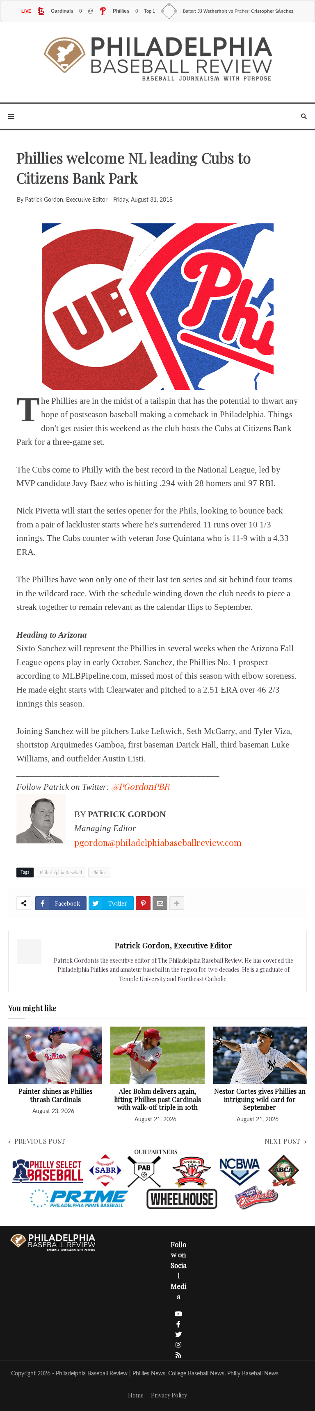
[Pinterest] (143, 903)
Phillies (99, 872)
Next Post (282, 1141)
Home (136, 1395)
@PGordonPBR (140, 786)
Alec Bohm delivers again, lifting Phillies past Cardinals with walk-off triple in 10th (157, 1099)
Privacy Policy (169, 1395)
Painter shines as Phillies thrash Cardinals (55, 1095)
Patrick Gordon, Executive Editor (173, 945)
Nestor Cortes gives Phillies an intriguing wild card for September (260, 1099)
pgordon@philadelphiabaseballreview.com (158, 842)
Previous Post (39, 1141)
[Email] (160, 903)
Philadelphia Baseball (61, 872)
